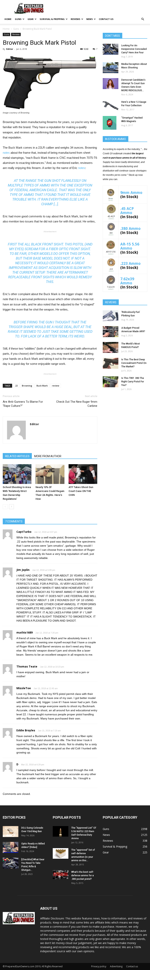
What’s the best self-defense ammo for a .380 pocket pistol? (82, 875)
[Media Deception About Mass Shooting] (110, 67)
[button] (142, 19)
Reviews (75, 19)
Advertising (116, 966)
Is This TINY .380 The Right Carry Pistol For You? (132, 381)
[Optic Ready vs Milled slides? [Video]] (10, 847)
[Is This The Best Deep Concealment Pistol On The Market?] (110, 363)
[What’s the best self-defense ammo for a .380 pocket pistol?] (60, 874)
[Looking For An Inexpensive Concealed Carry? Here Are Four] (110, 49)
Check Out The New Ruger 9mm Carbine (76, 404)
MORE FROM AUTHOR (47, 456)
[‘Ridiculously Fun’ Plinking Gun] (110, 315)
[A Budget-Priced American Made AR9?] (110, 331)
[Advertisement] (125, 418)
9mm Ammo (131, 192)
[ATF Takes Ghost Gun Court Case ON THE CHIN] (83, 474)
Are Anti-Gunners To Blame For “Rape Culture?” (23, 404)
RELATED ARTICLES (17, 456)
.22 (16, 385)
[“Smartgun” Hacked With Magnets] (110, 123)
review (55, 385)
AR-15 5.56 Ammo (129, 246)
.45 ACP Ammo (127, 210)
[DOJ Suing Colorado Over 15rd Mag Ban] (10, 831)
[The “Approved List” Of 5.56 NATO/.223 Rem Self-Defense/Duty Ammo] (60, 831)
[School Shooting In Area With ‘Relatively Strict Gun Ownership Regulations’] (17, 474)
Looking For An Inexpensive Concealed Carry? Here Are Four (134, 49)
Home (7, 19)
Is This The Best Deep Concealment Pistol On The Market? (133, 363)
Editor (9, 48)
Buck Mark (42, 385)
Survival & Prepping (52, 19)
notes (6, 152)
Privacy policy (98, 966)
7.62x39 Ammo (127, 280)
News (89, 19)
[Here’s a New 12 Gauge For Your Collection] (110, 105)
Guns (18, 19)
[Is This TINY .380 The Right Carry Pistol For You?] (110, 381)
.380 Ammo (130, 228)
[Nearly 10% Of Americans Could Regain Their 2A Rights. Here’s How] (50, 474)
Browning (27, 385)
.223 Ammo (130, 263)
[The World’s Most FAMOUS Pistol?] (110, 347)
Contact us (106, 19)
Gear (31, 19)
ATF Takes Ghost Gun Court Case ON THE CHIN (81, 491)
